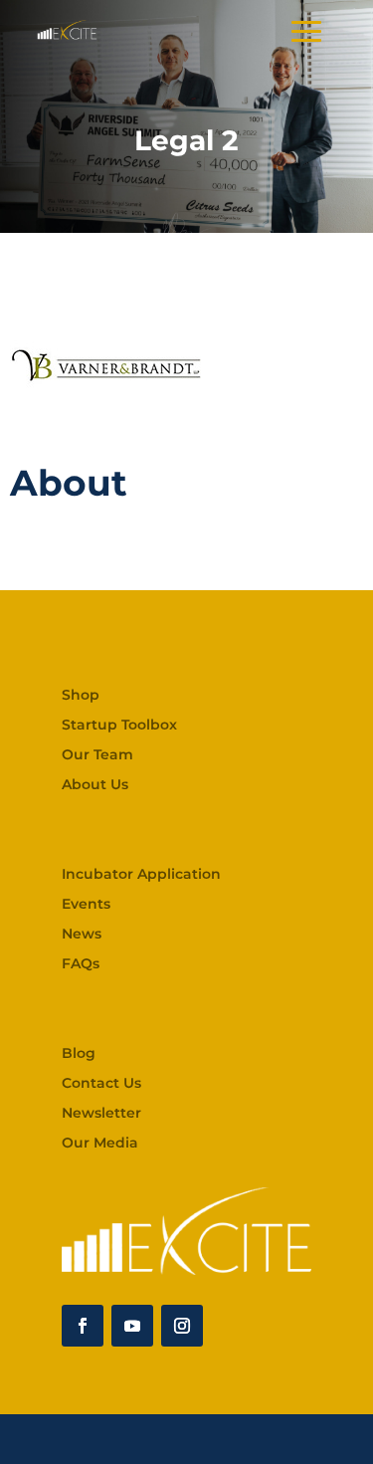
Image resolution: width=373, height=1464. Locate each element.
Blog (78, 1054)
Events (86, 905)
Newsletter (101, 1114)
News (81, 934)
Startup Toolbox (119, 725)
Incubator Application (141, 875)
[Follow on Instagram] (182, 1326)
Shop (80, 696)
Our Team (97, 755)
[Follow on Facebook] (82, 1326)
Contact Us (101, 1084)
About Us (95, 785)
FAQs (80, 964)
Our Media (100, 1143)
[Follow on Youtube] (132, 1326)
